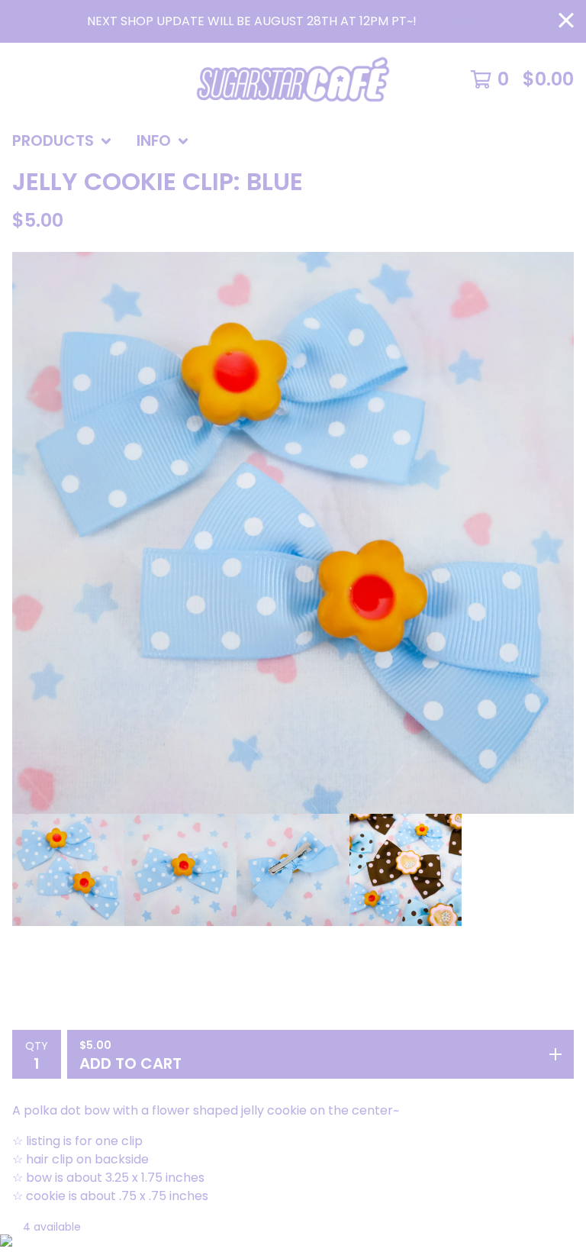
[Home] (293, 79)
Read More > (458, 21)
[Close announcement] (566, 22)
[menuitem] (62, 141)
